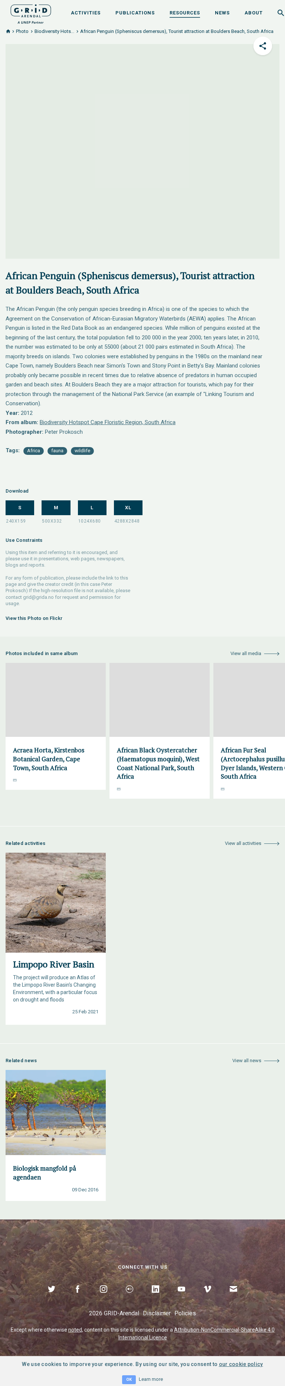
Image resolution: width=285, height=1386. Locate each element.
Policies (185, 1313)
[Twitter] (52, 1297)
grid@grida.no (38, 597)
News (222, 13)
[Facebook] (78, 1297)
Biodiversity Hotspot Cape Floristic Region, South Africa (108, 422)
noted (75, 1330)
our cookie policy (241, 1364)
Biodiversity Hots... (54, 31)
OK (129, 1379)
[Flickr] (129, 1297)
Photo (22, 31)
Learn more (151, 1379)
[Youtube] (181, 1297)
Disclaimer (157, 1313)
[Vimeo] (207, 1297)
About (254, 13)
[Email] (233, 1297)
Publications (135, 13)
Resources (185, 13)
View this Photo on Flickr (34, 618)
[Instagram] (104, 1297)
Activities (86, 13)
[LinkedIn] (155, 1297)
